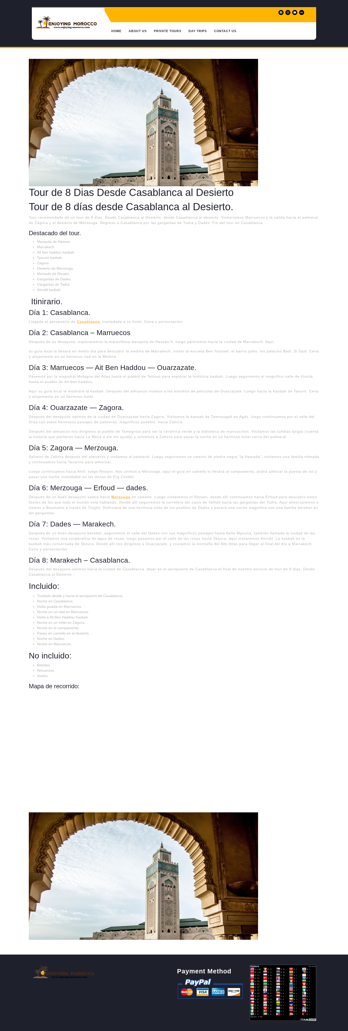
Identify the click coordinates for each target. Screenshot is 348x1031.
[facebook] (281, 12)
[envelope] (295, 12)
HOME (116, 31)
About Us (138, 31)
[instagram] (288, 12)
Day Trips (198, 31)
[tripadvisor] (302, 12)
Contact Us (225, 31)
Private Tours (167, 31)
